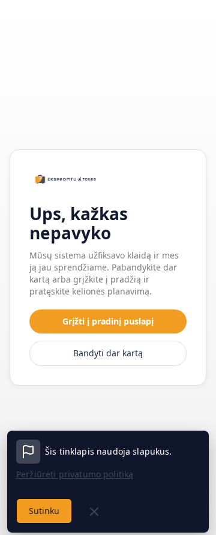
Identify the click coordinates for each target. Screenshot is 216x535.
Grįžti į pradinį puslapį (108, 321)
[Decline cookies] (94, 511)
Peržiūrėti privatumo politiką (74, 474)
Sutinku (44, 510)
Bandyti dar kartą (108, 353)
